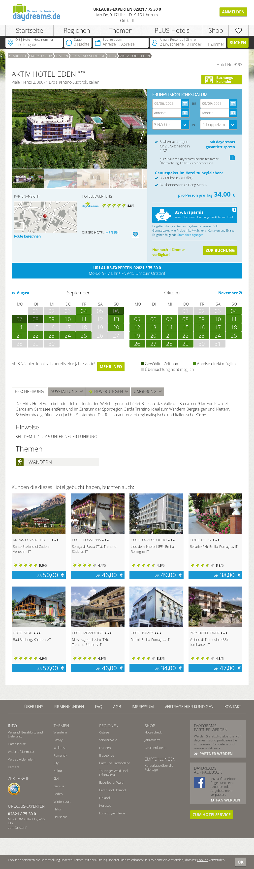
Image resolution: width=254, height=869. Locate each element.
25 (84, 335)
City (56, 763)
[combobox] (171, 125)
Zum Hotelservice (211, 814)
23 (51, 335)
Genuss (59, 786)
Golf (56, 778)
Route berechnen (27, 236)
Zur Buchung (220, 250)
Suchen (238, 42)
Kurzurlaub (41, 55)
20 (116, 327)
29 (185, 343)
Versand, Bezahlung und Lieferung (25, 734)
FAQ (98, 706)
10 (67, 319)
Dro (112, 55)
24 (67, 335)
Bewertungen (108, 391)
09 (51, 319)
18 (234, 327)
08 (35, 319)
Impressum (143, 706)
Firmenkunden (69, 706)
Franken (105, 747)
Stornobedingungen (190, 235)
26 (137, 343)
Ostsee (104, 732)
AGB (117, 706)
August (23, 292)
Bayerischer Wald (111, 782)
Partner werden (215, 753)
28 (169, 343)
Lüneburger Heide (112, 813)
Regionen (77, 30)
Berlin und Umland (112, 790)
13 (116, 319)
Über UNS (33, 706)
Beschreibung (29, 391)
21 (19, 335)
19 (137, 335)
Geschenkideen (155, 747)
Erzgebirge (106, 755)
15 (185, 327)
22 (35, 335)
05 (137, 319)
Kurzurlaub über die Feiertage (159, 767)
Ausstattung (64, 391)
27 (153, 343)
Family (58, 740)
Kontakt (232, 706)
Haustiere (60, 817)
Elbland (104, 798)
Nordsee (105, 805)
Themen (120, 30)
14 (19, 327)
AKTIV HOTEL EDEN (135, 55)
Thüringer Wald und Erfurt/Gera (113, 772)
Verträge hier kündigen (189, 706)
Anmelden (233, 12)
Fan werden (227, 800)
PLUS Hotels (172, 30)
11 (84, 319)
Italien (62, 55)
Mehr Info (111, 366)
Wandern (60, 732)
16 (201, 327)
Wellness (60, 747)
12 (137, 327)
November (228, 292)
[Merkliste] (238, 30)
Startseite (29, 30)
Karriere (13, 767)
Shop (215, 30)
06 (153, 319)
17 (218, 327)
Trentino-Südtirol (88, 55)
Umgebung (145, 391)
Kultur (58, 770)
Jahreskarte (152, 740)
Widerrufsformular (21, 751)
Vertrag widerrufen (21, 759)
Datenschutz (17, 744)
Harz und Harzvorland (114, 763)
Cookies (202, 860)
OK (241, 862)
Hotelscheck (153, 732)
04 (84, 310)
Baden (58, 794)
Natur (58, 809)
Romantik (60, 755)
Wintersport (62, 801)
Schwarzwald (108, 740)
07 (19, 319)
